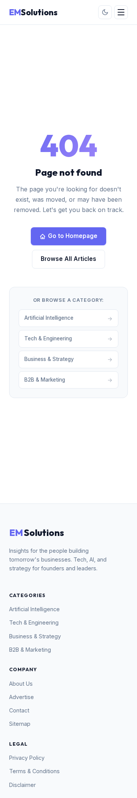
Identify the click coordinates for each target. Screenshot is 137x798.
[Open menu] (121, 12)
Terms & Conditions (34, 771)
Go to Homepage (72, 236)
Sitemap (19, 723)
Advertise (21, 697)
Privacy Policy (27, 757)
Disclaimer (22, 785)
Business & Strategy (35, 636)
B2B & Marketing (30, 649)
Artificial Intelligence (34, 609)
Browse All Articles (68, 258)
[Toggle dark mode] (105, 12)
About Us (21, 683)
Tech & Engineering (34, 622)
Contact (19, 710)
